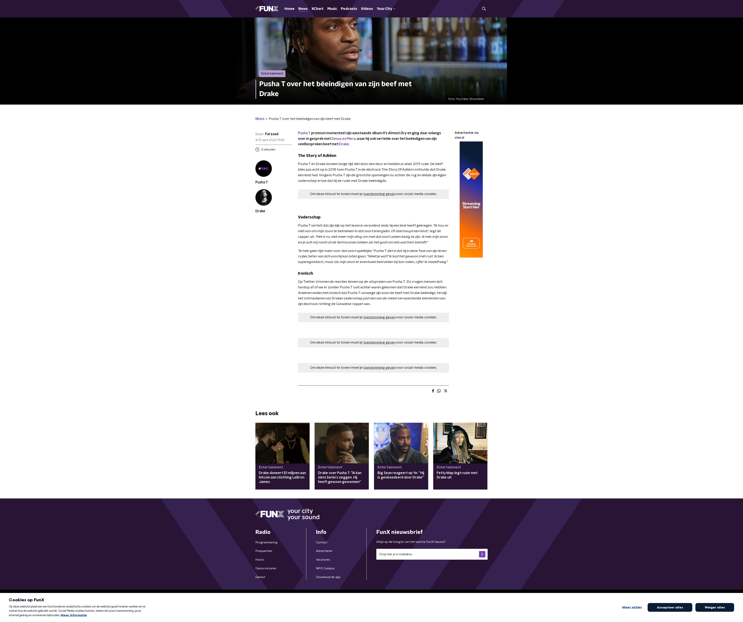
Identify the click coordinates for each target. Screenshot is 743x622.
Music (332, 9)
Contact (321, 542)
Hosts (259, 559)
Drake (344, 144)
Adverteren (324, 550)
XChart (318, 9)
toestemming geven (379, 194)
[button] (484, 8)
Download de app (328, 577)
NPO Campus (325, 568)
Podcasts (349, 9)
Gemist (260, 577)
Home (289, 9)
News (303, 9)
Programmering (266, 542)
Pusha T (304, 133)
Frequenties (263, 550)
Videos (367, 9)
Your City (384, 9)
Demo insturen (265, 568)
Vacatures (323, 559)
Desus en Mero (343, 139)
